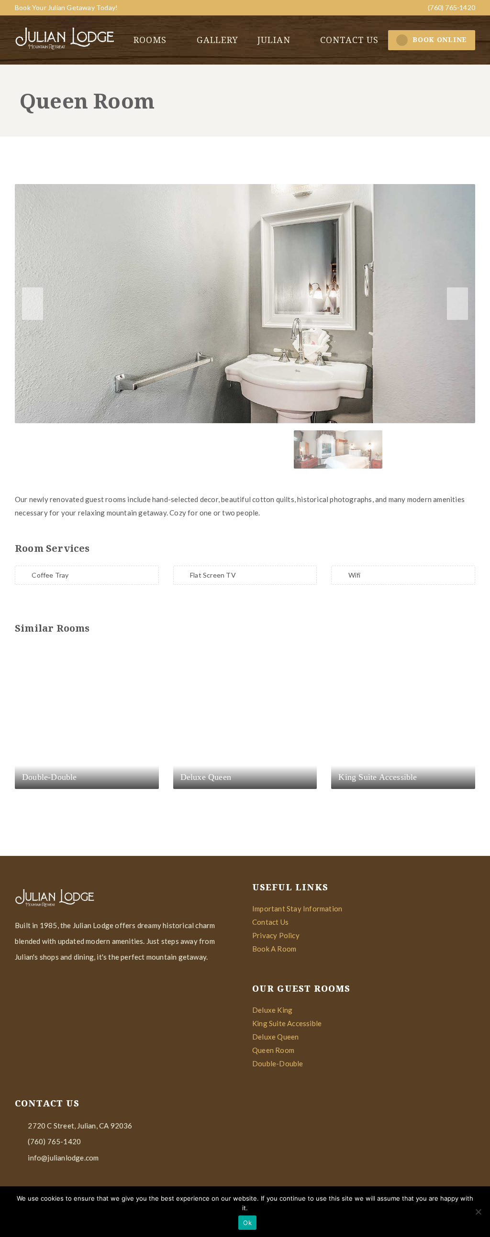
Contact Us (270, 922)
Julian (275, 39)
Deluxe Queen (275, 1036)
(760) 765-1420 (450, 7)
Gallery (217, 39)
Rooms (151, 39)
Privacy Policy (276, 935)
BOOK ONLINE (439, 39)
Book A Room (274, 948)
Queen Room (273, 1050)
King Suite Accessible (287, 1023)
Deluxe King (272, 1010)
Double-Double (277, 1063)
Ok (247, 1222)
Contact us (349, 39)
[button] (457, 303)
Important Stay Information (297, 908)
